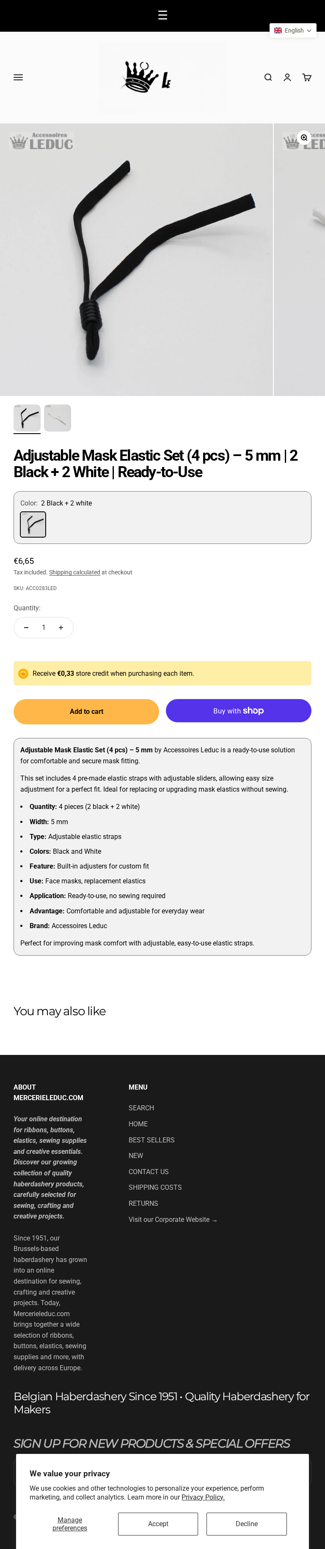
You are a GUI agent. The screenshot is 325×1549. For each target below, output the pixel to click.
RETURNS (143, 1203)
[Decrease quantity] (26, 627)
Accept (158, 1524)
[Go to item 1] (27, 419)
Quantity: (27, 608)
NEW (136, 1156)
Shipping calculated (74, 572)
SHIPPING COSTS (155, 1187)
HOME (138, 1124)
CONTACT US (149, 1172)
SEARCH (141, 1108)
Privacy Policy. (203, 1497)
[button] (293, 30)
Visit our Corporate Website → (173, 1220)
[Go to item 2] (57, 419)
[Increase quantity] (61, 627)
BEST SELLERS (152, 1140)
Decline (247, 1524)
